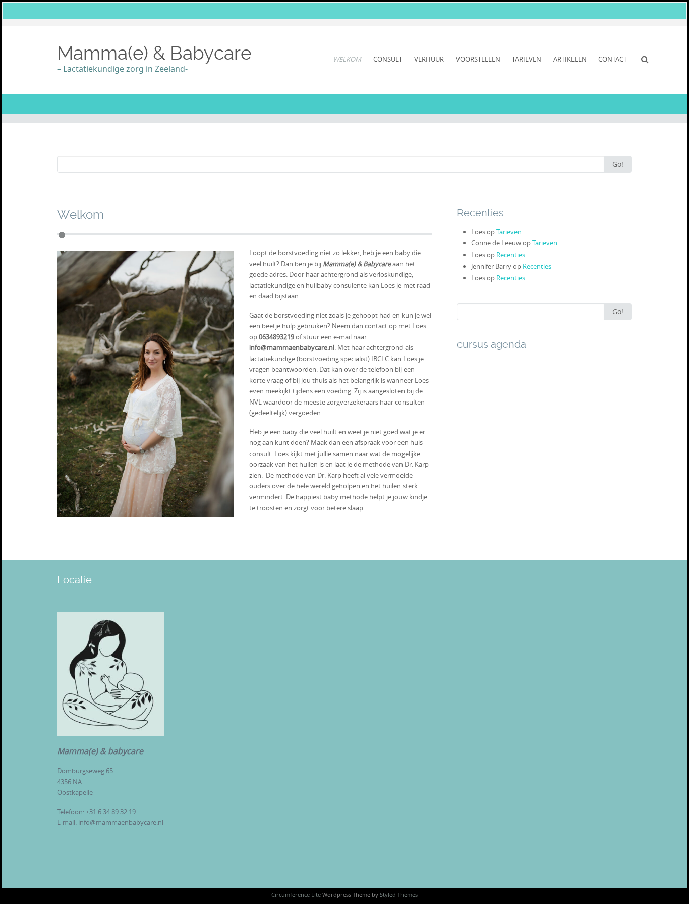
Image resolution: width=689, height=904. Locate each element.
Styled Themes (399, 894)
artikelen (570, 59)
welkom (347, 59)
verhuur (429, 59)
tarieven (526, 59)
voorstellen (478, 59)
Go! (617, 164)
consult (388, 59)
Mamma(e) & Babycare (154, 53)
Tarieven (509, 231)
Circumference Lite (296, 894)
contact (612, 59)
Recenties (510, 254)
